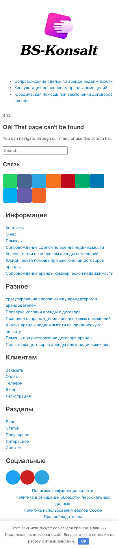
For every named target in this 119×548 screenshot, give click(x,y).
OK (83, 541)
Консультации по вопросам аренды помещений (60, 87)
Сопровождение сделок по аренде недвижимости (63, 81)
